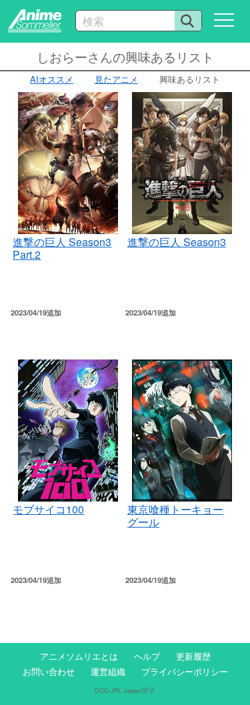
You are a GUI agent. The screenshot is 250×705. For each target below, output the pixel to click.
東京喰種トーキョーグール (175, 515)
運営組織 (108, 671)
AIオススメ (51, 79)
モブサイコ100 (48, 509)
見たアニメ (116, 79)
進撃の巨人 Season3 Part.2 (62, 247)
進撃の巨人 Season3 (176, 241)
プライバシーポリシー (184, 671)
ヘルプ (147, 656)
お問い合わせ (49, 671)
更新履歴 (193, 656)
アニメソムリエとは (79, 656)
